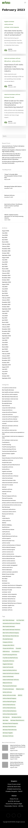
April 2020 (5, 349)
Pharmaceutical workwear (9, 500)
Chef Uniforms (6, 405)
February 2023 (6, 324)
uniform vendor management (9, 565)
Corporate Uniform (7, 410)
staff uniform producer (8, 529)
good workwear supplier (8, 453)
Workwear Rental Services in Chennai (12, 603)
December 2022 (6, 329)
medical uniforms (6, 491)
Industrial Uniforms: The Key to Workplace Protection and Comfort (13, 146)
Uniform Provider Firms (8, 540)
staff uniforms (6, 531)
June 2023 (5, 315)
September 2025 (6, 255)
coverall (4, 423)
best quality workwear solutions (10, 392)
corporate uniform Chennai (9, 412)
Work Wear (5, 578)
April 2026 (5, 239)
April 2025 (5, 266)
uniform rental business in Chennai (11, 545)
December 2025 (6, 248)
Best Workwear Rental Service (10, 396)
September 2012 (6, 378)
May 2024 (4, 291)
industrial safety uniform (10, 670)
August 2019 (5, 367)
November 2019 (6, 360)
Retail (3, 516)
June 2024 (5, 289)
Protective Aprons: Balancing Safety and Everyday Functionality (13, 162)
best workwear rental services (10, 399)
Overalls (4, 493)
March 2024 (5, 295)
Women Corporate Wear (8, 574)
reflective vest (20, 689)
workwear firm (6, 583)
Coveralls (18, 648)
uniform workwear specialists (10, 572)
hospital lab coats (7, 462)
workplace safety (16, 717)
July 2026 (4, 233)
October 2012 (5, 376)
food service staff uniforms (9, 451)
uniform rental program (8, 549)
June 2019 (5, 371)
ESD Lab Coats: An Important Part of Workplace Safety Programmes (12, 158)
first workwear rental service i (10, 440)
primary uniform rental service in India (12, 502)
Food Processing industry (9, 447)
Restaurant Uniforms (8, 514)
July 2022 (4, 340)
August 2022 (5, 338)
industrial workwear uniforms (12, 94)
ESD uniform (7, 61)
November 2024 (6, 277)
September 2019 (6, 364)
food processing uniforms (9, 449)
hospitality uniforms (7, 467)
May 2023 (4, 318)
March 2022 (5, 347)
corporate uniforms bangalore (10, 416)
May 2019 (4, 373)
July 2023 (4, 313)
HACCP (4, 455)
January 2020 (6, 356)
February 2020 (6, 353)
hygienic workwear (9, 21)
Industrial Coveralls (7, 473)
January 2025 (5, 273)
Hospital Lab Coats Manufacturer (11, 464)
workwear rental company (9, 596)
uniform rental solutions (8, 560)
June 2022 (5, 342)
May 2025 (4, 264)
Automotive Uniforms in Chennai (11, 623)
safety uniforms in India (9, 695)
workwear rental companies (11, 27)
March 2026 (5, 242)
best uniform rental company (10, 394)
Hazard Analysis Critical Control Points (12, 458)
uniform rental (6, 543)
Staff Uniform (5, 527)
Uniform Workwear (7, 569)
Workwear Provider (9, 97)
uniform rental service (8, 554)
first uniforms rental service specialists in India (13, 433)
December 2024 (6, 275)
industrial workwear (7, 478)
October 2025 (5, 253)
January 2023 (6, 327)
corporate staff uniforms (8, 408)
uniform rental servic (7, 552)
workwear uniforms (7, 610)
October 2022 (5, 333)
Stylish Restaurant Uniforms (9, 536)
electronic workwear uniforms (12, 58)
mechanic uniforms (7, 489)
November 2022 (6, 331)
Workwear (4, 581)
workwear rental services (8, 601)
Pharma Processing (7, 498)
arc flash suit (20, 620)
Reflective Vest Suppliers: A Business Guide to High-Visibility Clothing (14, 150)
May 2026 (4, 237)
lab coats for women (7, 485)
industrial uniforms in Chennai (10, 476)
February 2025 (6, 271)
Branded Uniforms (7, 401)
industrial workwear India (9, 480)
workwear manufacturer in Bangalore (12, 585)
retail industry (6, 518)
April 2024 (5, 293)
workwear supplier (8, 733)
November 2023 (6, 304)
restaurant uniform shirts (9, 511)
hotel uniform (5, 469)
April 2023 (5, 320)
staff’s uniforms (6, 534)
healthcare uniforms (7, 460)
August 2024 (5, 284)
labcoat (4, 487)
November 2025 (6, 251)
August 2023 (5, 311)
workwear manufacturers (17, 720)
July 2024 (4, 286)
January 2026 (6, 246)
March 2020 (5, 351)
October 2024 (5, 280)
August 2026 (5, 230)
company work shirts (8, 645)
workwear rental (6, 592)
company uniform (7, 642)
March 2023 (5, 322)
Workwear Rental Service (8, 598)
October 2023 (5, 306)
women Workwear (6, 576)
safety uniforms (8, 24)
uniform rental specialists (9, 563)
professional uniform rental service (11, 505)
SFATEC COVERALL (7, 525)
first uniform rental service (9, 430)
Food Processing (6, 444)
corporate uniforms (7, 414)
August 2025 (5, 257)
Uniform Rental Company (8, 547)
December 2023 (6, 302)
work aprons (6, 717)
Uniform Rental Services (8, 558)
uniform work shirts (7, 567)
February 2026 (6, 244)
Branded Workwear (7, 403)
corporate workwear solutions (10, 421)
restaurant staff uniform (8, 509)
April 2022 (5, 344)
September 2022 (6, 335)
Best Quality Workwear (8, 390)
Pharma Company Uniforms (9, 496)
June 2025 (5, 262)
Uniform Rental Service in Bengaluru (11, 556)
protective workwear (8, 689)
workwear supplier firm (8, 605)
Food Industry (6, 442)
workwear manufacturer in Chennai (11, 587)
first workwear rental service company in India (13, 437)
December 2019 (6, 358)
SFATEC (10, 49)
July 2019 (4, 369)
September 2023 (6, 309)
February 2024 (6, 297)
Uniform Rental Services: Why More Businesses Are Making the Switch (11, 154)
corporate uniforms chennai (9, 419)
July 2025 (4, 260)
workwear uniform (7, 607)
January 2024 (6, 300)
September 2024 (6, 282)
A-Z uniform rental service (9, 387)
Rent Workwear (6, 507)
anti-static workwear (8, 620)
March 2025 (5, 268)
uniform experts (6, 538)
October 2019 (5, 362)
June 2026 (5, 235)
